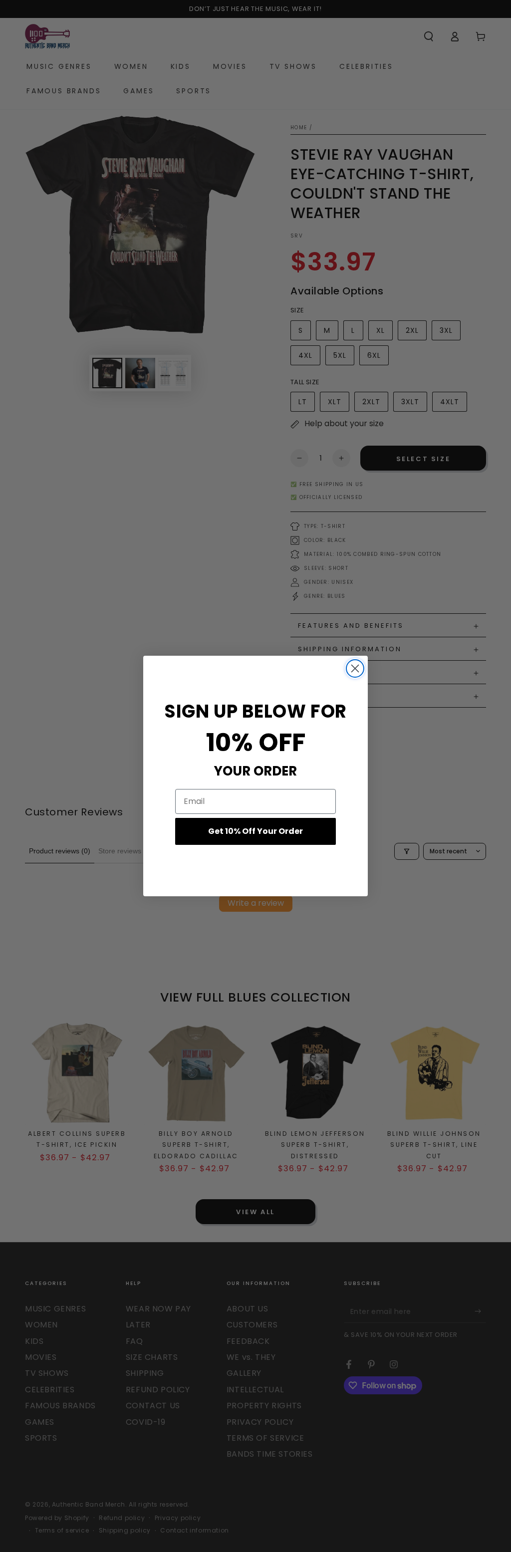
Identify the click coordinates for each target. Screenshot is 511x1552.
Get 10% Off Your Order (255, 831)
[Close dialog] (355, 668)
